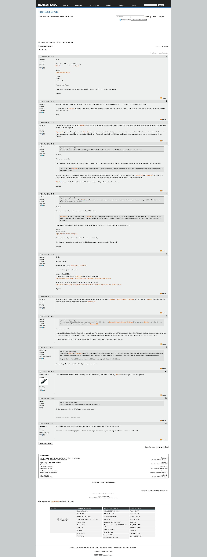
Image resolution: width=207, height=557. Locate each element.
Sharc (41, 401)
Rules (62, 16)
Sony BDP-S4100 (135, 527)
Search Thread (163, 53)
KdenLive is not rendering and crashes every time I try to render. (60, 458)
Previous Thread (98, 482)
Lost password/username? (139, 20)
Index (40, 16)
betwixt (41, 104)
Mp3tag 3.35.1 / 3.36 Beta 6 (112, 511)
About (97, 547)
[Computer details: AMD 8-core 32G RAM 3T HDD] (42, 68)
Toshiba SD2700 (135, 519)
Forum (65, 6)
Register (161, 16)
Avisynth (86, 132)
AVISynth (79, 276)
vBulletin (106, 496)
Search (67, 16)
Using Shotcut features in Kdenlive (50, 462)
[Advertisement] (103, 31)
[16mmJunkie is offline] (46, 381)
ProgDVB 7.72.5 (108, 532)
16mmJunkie (43, 375)
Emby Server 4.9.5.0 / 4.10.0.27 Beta (87, 519)
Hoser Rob (42, 350)
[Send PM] (44, 68)
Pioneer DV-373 (134, 514)
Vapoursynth (59, 132)
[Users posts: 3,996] (40, 408)
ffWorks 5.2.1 (107, 519)
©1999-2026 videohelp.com (103, 555)
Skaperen (42, 426)
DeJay (41, 125)
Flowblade (131, 299)
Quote (164, 98)
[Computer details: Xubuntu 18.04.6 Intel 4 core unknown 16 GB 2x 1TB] (42, 435)
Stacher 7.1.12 (81, 525)
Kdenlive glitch (44, 475)
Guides (108, 6)
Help (154, 16)
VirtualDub (139, 175)
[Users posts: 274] (40, 68)
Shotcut (118, 299)
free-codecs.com (107, 551)
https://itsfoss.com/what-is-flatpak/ (66, 234)
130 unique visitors (62, 519)
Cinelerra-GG (91, 302)
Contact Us (144, 490)
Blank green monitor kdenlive (49, 471)
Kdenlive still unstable (46, 466)
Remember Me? (126, 20)
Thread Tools (153, 53)
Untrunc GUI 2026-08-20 (111, 516)
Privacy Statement (159, 490)
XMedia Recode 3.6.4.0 (84, 516)
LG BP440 (133, 530)
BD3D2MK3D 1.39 (109, 514)
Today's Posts (54, 16)
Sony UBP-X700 (135, 533)
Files (71, 16)
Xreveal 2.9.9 (81, 522)
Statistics (126, 547)
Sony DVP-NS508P (135, 525)
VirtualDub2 (149, 175)
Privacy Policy (89, 547)
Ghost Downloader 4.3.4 (111, 537)
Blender (149, 299)
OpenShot (79, 353)
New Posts (46, 16)
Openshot (112, 299)
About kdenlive (68, 42)
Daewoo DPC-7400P (136, 536)
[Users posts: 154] (40, 134)
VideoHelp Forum (48, 11)
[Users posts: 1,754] (40, 359)
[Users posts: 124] (40, 435)
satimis (41, 59)
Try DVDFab (55, 501)
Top (166, 447)
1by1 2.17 (80, 527)
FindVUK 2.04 (81, 536)
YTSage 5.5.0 (81, 533)
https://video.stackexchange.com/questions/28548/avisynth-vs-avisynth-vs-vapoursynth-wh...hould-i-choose (88, 284)
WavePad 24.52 (81, 514)
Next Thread (110, 482)
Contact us (79, 547)
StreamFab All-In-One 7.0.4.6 (112, 522)
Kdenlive (58, 66)
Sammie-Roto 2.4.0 (82, 511)
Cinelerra (124, 299)
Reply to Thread (45, 46)
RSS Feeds (118, 547)
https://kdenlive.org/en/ (63, 72)
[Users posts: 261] (40, 113)
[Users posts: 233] (40, 390)
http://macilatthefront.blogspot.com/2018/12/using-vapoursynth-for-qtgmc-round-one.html (83, 278)
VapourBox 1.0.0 (108, 535)
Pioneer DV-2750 (135, 516)
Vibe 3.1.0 (80, 530)
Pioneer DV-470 (134, 511)
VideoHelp (151, 490)
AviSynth (76, 66)
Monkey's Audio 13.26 (110, 529)
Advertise (103, 547)
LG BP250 (133, 522)
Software (78, 6)
